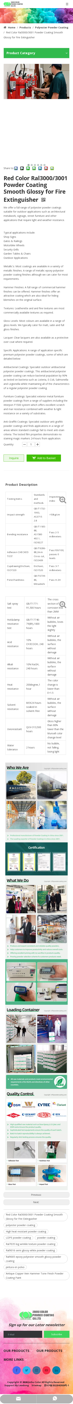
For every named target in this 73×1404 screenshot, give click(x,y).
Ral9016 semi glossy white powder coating (30, 1250)
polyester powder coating (20, 1225)
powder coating (46, 1237)
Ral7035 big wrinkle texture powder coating (30, 1244)
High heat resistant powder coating (26, 1231)
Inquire (14, 458)
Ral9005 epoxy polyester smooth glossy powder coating (33, 1259)
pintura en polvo (15, 1267)
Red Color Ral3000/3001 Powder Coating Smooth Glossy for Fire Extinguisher (34, 1216)
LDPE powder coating (18, 1237)
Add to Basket (46, 458)
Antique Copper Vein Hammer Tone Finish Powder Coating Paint (34, 1275)
